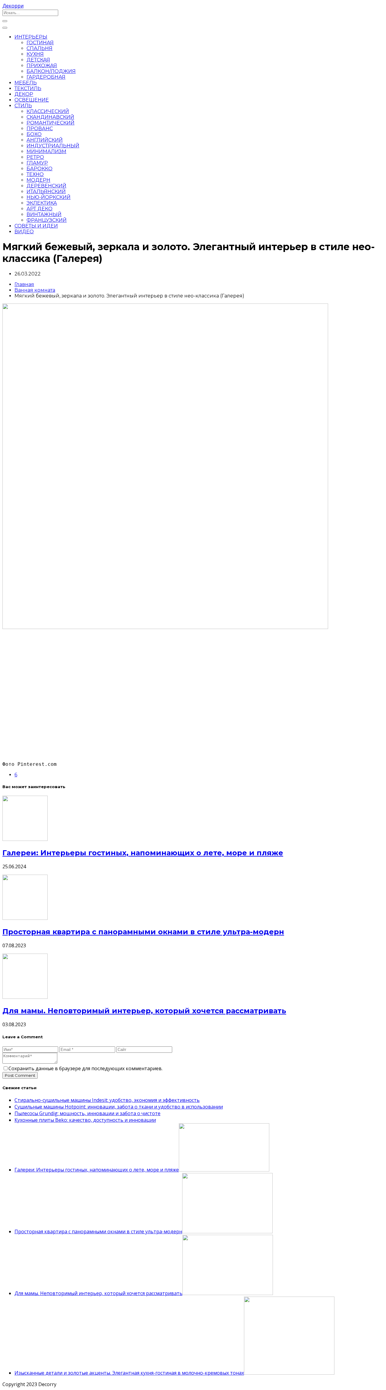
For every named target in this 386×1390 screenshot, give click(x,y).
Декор (23, 94)
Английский (45, 140)
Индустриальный (53, 146)
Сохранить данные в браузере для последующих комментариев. (85, 1068)
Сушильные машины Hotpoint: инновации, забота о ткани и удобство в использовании (118, 1106)
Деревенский (46, 186)
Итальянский (46, 191)
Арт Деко (39, 209)
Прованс (40, 128)
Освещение (31, 100)
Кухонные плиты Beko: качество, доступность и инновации (85, 1120)
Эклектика (42, 203)
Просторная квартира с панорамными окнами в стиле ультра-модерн (143, 931)
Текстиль (27, 88)
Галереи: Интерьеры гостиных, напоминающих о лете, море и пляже (142, 852)
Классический (48, 111)
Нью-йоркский (49, 197)
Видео (24, 231)
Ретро (35, 157)
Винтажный (44, 214)
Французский (47, 220)
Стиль (23, 105)
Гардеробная (46, 77)
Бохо (34, 134)
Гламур (37, 163)
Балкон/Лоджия (51, 71)
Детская (38, 60)
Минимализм (46, 151)
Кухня (35, 54)
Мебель (25, 83)
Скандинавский (50, 117)
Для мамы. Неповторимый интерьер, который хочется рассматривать (144, 1010)
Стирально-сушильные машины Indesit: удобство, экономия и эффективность (107, 1100)
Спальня (39, 48)
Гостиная (40, 43)
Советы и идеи (36, 226)
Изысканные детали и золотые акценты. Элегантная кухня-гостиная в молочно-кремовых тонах (129, 1373)
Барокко (39, 168)
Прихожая (42, 65)
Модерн (38, 180)
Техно (35, 174)
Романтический (50, 123)
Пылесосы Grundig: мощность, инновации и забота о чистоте (87, 1113)
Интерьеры (30, 37)
